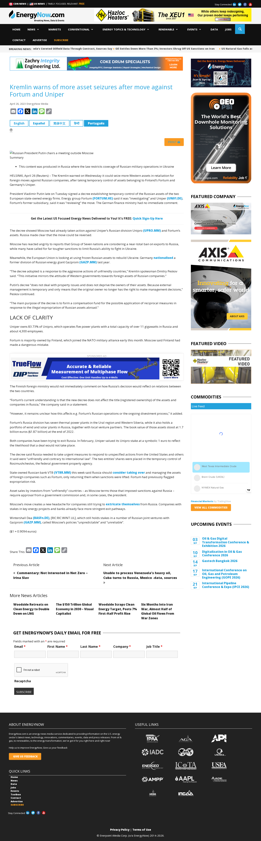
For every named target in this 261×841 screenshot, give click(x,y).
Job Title (154, 646)
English (19, 123)
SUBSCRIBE (61, 40)
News (31, 29)
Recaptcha (22, 681)
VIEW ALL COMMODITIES (210, 507)
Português (96, 123)
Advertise (40, 40)
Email (20, 646)
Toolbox (16, 794)
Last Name (90, 646)
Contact (19, 40)
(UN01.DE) (174, 198)
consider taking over (129, 472)
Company (122, 646)
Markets (54, 29)
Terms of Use (141, 829)
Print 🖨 (174, 142)
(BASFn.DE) (41, 518)
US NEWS (39, 3)
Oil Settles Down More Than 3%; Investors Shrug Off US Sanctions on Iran (159, 48)
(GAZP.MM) (88, 262)
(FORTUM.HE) (103, 198)
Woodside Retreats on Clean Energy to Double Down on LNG (31, 609)
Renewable (166, 29)
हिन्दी (76, 123)
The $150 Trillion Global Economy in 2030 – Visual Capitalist (75, 609)
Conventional (78, 29)
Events (192, 29)
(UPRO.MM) (152, 230)
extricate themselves (123, 504)
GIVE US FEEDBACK (25, 756)
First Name (57, 646)
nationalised (163, 258)
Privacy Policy (119, 829)
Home (16, 29)
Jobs (228, 29)
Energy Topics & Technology (124, 29)
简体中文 (59, 123)
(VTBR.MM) (62, 472)
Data (214, 29)
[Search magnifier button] (240, 29)
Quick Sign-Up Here (148, 218)
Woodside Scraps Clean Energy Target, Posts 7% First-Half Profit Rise (118, 609)
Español (39, 123)
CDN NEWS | (21, 3)
